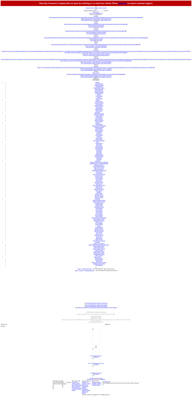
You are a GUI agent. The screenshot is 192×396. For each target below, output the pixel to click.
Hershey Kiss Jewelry (127, 67)
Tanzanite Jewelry (100, 52)
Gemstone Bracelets (61, 17)
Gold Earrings (83, 24)
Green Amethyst (137, 51)
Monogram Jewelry (99, 230)
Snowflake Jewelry (90, 60)
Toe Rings (128, 44)
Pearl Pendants (77, 37)
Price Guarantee (76, 388)
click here (122, 3)
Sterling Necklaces (110, 31)
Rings (96, 43)
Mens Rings (61, 44)
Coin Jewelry (70, 59)
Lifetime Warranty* (134, 383)
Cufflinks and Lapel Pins (107, 74)
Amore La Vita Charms (42, 67)
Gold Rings (89, 44)
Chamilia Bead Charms (137, 67)
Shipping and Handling (85, 387)
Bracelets (96, 16)
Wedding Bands (122, 44)
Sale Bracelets (135, 17)
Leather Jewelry (163, 59)
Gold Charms (129, 37)
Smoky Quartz (92, 52)
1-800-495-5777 (87, 381)
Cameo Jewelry (46, 59)
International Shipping (85, 389)
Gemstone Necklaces (80, 31)
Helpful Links (95, 381)
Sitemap (94, 382)
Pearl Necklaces (102, 31)
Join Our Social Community (59, 383)
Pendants (96, 36)
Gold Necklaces (94, 31)
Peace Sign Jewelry (68, 60)
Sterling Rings (106, 44)
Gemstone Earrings (75, 24)
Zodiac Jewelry (111, 60)
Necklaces (96, 29)
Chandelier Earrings (54, 59)
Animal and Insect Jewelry (7, 59)
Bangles (119, 17)
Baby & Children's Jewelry (19, 59)
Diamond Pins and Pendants (57, 37)
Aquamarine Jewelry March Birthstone (29, 51)
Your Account (103, 7)
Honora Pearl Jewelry (85, 67)
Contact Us (97, 7)
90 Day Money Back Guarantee (122, 383)
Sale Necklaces (118, 31)
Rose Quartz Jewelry (73, 52)
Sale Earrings (120, 24)
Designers (96, 66)
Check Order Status (86, 384)
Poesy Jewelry (67, 44)
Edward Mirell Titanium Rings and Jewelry (58, 67)
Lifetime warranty (76, 383)
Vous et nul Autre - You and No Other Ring (96, 47)
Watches (130, 17)
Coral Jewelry (102, 51)
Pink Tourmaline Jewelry (175, 51)
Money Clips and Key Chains (95, 74)
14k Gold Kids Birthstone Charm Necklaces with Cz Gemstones (96, 70)
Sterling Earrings (113, 24)
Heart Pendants (92, 37)
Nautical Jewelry (182, 59)
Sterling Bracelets (88, 17)
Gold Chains (88, 31)
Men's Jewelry (96, 73)
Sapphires (87, 52)
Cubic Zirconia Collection (112, 51)
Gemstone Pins (122, 37)
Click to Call (96, 12)
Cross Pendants (110, 37)
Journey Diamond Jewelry (96, 67)
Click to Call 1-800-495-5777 (96, 13)
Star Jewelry (98, 60)
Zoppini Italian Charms (78, 17)
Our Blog (99, 383)
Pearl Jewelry (184, 51)
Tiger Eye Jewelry (109, 52)
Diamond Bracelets (104, 17)
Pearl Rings (94, 44)
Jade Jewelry (144, 51)
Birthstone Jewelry (42, 51)
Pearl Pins (116, 37)
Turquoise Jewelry (118, 52)
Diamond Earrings (91, 24)
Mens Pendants (117, 74)
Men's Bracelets (96, 17)
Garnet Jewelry (129, 51)
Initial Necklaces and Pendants (115, 59)
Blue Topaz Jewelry (73, 51)
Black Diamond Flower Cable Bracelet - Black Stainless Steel (96, 20)
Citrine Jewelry (95, 51)
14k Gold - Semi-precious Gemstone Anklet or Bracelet (96, 55)
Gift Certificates (75, 385)
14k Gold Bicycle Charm (96, 40)
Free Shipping (75, 387)
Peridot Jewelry (99, 188)
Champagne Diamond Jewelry (85, 51)
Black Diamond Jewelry (52, 51)
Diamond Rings (74, 44)
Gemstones (96, 50)
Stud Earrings (105, 24)
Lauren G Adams (106, 67)
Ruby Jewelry (81, 52)
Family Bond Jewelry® (74, 67)
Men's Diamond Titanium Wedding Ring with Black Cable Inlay (96, 77)
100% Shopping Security (108, 383)
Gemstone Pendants (69, 37)
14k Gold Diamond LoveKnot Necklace (96, 33)
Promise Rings (54, 44)
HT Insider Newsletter (58, 381)
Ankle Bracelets (53, 17)
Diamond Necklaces (70, 31)
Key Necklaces (155, 59)
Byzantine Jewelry (30, 59)
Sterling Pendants (85, 37)
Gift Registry (85, 392)
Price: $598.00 (95, 379)
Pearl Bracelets (124, 17)
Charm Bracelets (113, 17)
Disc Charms (83, 59)
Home (79, 269)
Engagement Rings (113, 44)
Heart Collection (97, 59)
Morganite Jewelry (158, 51)
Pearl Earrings (99, 24)
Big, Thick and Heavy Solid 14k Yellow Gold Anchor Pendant (96, 63)
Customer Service (90, 7)
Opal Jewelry (166, 51)
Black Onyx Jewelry (63, 51)
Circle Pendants (63, 59)
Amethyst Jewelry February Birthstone (11, 51)
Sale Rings (133, 44)
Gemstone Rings (82, 44)
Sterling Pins (104, 37)
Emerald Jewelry (122, 51)
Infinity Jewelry (148, 59)
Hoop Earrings (67, 24)
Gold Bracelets (69, 17)
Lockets (168, 59)
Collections (96, 58)
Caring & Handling (96, 383)
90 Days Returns (76, 381)
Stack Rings (100, 44)
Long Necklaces (174, 59)
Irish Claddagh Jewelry (127, 59)
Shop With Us (75, 381)
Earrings (96, 22)
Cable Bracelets (38, 59)
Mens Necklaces (78, 74)
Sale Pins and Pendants (137, 37)
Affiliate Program (96, 385)
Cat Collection (89, 59)
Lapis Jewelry (150, 51)
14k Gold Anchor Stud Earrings (96, 27)
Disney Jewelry (146, 67)
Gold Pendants (47, 37)
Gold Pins (98, 37)
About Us (78, 386)
